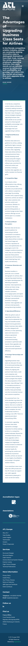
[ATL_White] (9, 3)
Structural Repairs (8, 555)
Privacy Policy (7, 575)
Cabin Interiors (7, 557)
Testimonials (6, 540)
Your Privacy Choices (9, 580)
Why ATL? (5, 533)
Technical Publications (9, 566)
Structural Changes (8, 553)
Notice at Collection (8, 582)
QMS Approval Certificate (10, 584)
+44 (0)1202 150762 (15, 595)
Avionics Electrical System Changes (13, 560)
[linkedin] (3, 606)
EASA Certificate (7, 587)
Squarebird (17, 641)
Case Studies (6, 535)
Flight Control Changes (9, 564)
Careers (5, 542)
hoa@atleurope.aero (12, 598)
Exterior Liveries (7, 562)
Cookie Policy (6, 578)
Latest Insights (7, 537)
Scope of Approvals (8, 544)
